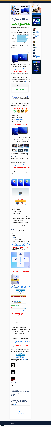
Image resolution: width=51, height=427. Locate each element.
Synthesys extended (16, 114)
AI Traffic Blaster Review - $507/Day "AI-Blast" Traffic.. (18, 413)
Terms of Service (39, 423)
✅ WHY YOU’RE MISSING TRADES (37, 47)
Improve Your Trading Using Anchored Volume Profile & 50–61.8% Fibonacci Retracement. (37, 42)
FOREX (28, 1)
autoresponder (12, 360)
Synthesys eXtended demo (25, 391)
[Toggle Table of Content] (16, 43)
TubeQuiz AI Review (15, 404)
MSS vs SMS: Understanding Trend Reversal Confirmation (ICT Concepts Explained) (37, 56)
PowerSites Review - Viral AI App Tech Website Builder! (18, 411)
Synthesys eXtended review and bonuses (25, 392)
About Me (38, 1)
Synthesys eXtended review (19, 392)
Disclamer (33, 423)
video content (17, 210)
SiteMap (36, 423)
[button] (39, 2)
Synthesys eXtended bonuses (20, 391)
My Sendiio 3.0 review (24, 359)
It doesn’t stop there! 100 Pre (16, 286)
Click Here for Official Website (19, 119)
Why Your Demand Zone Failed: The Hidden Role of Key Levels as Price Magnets (37, 35)
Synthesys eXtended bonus (15, 391)
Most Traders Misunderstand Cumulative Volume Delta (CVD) (37, 30)
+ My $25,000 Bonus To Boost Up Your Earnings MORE (20, 204)
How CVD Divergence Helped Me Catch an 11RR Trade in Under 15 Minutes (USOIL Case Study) (37, 38)
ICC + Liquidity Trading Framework (37, 44)
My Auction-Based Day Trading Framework (37, 32)
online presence (22, 50)
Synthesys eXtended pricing (14, 392)
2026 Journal (35, 1)
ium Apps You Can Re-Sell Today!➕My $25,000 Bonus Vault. (20, 287)
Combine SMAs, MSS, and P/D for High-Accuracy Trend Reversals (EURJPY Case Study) (37, 53)
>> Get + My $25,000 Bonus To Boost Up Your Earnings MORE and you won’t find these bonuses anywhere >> (20, 342)
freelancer (26, 81)
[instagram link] (36, 422)
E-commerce (13, 237)
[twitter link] (38, 422)
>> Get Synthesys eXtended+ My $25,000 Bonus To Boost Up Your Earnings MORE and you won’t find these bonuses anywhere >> (20, 165)
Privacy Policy (29, 423)
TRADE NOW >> (36, 23)
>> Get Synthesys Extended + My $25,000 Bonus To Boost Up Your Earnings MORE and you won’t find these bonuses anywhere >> (20, 69)
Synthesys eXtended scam (24, 393)
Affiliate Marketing (13, 390)
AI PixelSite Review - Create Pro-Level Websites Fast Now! (19, 406)
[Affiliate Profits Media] (12, 2)
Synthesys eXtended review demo (14, 393)
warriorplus (14, 394)
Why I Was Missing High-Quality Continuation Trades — (37, 50)
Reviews (32, 1)
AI (24, 30)
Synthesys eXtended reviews (19, 393)
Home (26, 1)
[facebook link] (40, 422)
